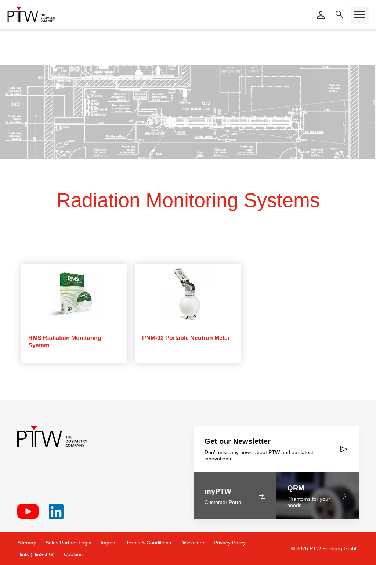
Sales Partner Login (68, 543)
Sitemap (26, 543)
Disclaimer (192, 543)
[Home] (31, 14)
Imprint (109, 543)
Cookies (73, 554)
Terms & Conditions (148, 543)
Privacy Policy (230, 543)
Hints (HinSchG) (36, 554)
